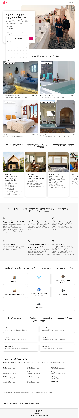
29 (23, 57)
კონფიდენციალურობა (36, 415)
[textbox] (12, 34)
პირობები (45, 415)
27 (17, 57)
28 (20, 57)
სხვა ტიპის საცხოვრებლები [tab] (57, 362)
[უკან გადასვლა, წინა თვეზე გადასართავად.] (8, 38)
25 (11, 57)
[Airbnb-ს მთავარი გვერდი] (7, 2)
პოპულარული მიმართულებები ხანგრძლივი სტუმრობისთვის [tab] (18, 362)
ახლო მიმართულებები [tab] (42, 362)
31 (8, 60)
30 (26, 57)
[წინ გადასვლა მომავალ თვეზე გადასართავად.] (26, 38)
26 (14, 57)
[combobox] (19, 28)
